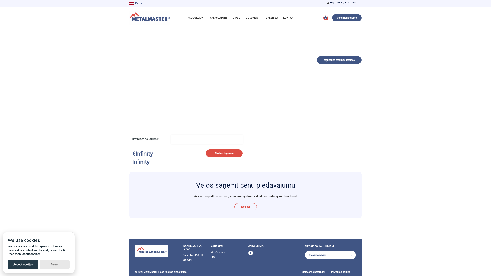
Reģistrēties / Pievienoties (344, 2)
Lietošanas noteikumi (313, 272)
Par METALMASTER (193, 255)
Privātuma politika (340, 272)
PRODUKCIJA (195, 17)
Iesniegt (245, 206)
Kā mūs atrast (218, 252)
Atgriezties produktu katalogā (339, 60)
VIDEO (237, 17)
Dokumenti (253, 17)
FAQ (213, 257)
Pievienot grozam (224, 153)
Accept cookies (23, 264)
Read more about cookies (24, 254)
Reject (54, 264)
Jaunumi (187, 260)
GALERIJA (272, 17)
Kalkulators (218, 17)
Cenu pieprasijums (347, 17)
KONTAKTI (289, 17)
